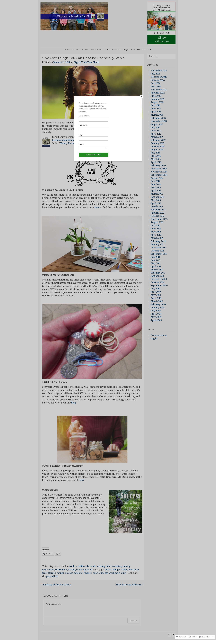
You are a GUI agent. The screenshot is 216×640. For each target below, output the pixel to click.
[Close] (141, 96)
